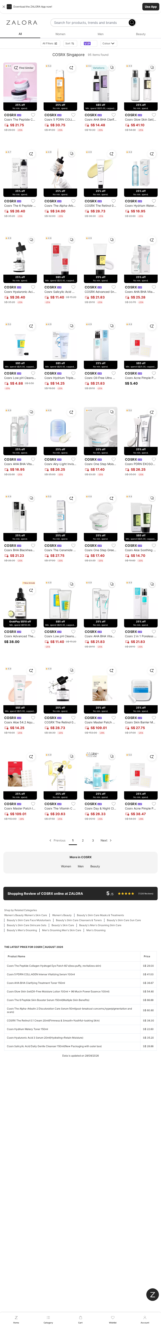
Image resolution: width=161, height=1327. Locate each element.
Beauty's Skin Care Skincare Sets (26, 925)
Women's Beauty (62, 915)
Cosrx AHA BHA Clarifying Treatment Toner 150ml (36, 982)
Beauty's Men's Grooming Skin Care (100, 925)
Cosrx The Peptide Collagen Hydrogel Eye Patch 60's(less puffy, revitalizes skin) (54, 965)
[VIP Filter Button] (88, 43)
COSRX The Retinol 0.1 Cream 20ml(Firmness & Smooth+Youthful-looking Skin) (53, 1020)
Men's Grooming (95, 930)
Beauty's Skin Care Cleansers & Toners (79, 920)
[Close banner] (4, 7)
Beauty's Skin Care (63, 925)
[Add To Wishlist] (33, 115)
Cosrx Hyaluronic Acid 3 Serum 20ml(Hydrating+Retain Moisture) (45, 1037)
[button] (80, 6)
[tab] (20, 34)
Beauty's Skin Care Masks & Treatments (100, 915)
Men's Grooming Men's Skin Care (61, 930)
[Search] (132, 22)
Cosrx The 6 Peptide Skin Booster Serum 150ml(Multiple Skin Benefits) (48, 1000)
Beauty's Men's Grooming (22, 930)
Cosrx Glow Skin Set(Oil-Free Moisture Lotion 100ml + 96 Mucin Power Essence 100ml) (58, 991)
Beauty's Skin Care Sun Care (124, 920)
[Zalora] (21, 22)
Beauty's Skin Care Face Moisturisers (29, 920)
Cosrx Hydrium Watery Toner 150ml (27, 1029)
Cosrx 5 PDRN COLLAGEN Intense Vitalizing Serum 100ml (41, 974)
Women (66, 866)
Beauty (95, 866)
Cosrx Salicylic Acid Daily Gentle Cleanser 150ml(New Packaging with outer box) (54, 1046)
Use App (151, 6)
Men (81, 866)
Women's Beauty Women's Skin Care (25, 915)
